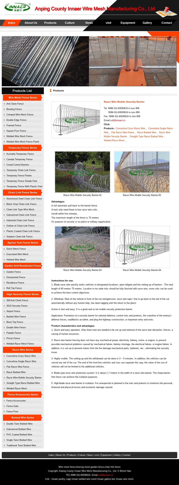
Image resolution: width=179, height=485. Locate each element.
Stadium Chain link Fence (19, 236)
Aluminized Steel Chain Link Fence (24, 198)
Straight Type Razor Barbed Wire (23, 383)
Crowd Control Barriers (17, 164)
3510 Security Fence (16, 305)
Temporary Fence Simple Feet (21, 181)
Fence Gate (12, 406)
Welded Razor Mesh (16, 388)
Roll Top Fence (14, 288)
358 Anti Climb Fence (17, 300)
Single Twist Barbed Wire (19, 440)
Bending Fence (14, 109)
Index (11, 22)
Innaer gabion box (106, 479)
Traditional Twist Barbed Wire (21, 445)
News (89, 22)
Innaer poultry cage (61, 479)
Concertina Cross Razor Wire (21, 356)
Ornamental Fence (15, 277)
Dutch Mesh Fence (16, 248)
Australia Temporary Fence (20, 154)
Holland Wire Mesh (16, 259)
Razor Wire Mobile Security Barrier (23, 377)
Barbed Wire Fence (16, 316)
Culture (70, 22)
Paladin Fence (13, 333)
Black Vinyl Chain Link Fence (21, 204)
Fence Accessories (16, 400)
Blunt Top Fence (14, 322)
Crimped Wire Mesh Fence (19, 114)
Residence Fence (15, 282)
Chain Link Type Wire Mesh (20, 209)
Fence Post (12, 411)
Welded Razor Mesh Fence (20, 343)
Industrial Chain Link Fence (20, 220)
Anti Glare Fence (15, 103)
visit (108, 22)
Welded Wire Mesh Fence (19, 136)
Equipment (128, 22)
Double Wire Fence (16, 327)
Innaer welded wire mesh (84, 479)
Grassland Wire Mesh (17, 254)
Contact (167, 22)
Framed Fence (13, 125)
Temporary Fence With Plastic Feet (24, 186)
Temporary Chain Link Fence (20, 170)
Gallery (147, 22)
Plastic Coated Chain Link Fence (23, 231)
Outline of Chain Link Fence (20, 225)
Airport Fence (13, 311)
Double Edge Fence (16, 120)
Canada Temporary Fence (19, 159)
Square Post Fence (16, 131)
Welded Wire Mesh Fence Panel (22, 141)
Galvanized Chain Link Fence (21, 215)
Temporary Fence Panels (19, 175)
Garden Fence (13, 272)
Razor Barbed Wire (16, 372)
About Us (31, 22)
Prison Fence (13, 338)
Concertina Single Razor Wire (21, 361)
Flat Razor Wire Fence (17, 366)
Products (50, 22)
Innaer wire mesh (124, 479)
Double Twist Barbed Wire (19, 423)
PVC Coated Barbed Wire (19, 434)
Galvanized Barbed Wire (18, 429)
